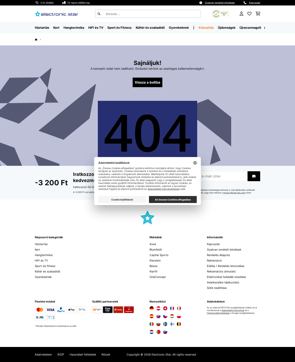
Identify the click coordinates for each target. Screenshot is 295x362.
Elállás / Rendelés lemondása (225, 266)
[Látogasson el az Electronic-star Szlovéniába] (165, 332)
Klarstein (155, 260)
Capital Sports (159, 255)
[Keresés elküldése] (99, 14)
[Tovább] (264, 27)
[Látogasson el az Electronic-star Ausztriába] (158, 308)
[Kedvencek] (249, 14)
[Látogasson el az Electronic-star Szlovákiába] (158, 316)
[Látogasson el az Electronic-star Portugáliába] (158, 332)
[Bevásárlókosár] (258, 14)
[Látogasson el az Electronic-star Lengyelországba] (179, 316)
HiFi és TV (41, 260)
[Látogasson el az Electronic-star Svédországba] (165, 324)
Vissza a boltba (147, 82)
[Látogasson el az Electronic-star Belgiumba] (179, 324)
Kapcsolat (254, 2)
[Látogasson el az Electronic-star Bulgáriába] (158, 324)
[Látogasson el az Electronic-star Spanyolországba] (152, 316)
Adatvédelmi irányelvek (233, 310)
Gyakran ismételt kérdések (220, 2)
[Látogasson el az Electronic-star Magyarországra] (172, 316)
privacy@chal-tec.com (234, 193)
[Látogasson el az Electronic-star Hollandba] (152, 332)
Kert (37, 249)
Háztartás (41, 244)
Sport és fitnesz (45, 266)
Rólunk (106, 354)
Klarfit (153, 271)
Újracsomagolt (250, 27)
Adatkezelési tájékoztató (223, 282)
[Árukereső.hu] (220, 13)
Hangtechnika (44, 255)
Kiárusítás (206, 27)
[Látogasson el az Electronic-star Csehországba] (165, 316)
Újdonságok (226, 27)
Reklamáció (214, 260)
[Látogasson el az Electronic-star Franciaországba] (172, 308)
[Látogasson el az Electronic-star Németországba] (152, 308)
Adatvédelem (43, 354)
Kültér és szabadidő (47, 271)
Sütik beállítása (217, 288)
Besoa (153, 266)
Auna (153, 244)
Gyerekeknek (43, 277)
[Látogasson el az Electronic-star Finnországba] (172, 324)
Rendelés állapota (218, 255)
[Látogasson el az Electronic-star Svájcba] (165, 308)
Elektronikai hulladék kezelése (226, 277)
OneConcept (158, 277)
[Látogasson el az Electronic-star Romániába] (152, 324)
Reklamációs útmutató (221, 271)
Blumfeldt (156, 249)
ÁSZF (60, 354)
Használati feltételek (83, 354)
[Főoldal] (39, 39)
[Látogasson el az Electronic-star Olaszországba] (179, 308)
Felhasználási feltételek (218, 313)
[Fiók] (241, 14)
